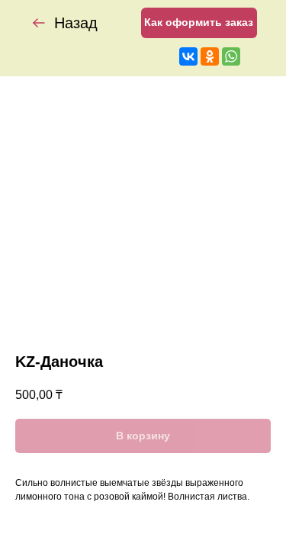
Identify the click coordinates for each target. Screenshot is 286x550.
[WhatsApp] (231, 56)
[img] (39, 23)
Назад (76, 22)
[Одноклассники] (210, 56)
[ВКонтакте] (188, 56)
